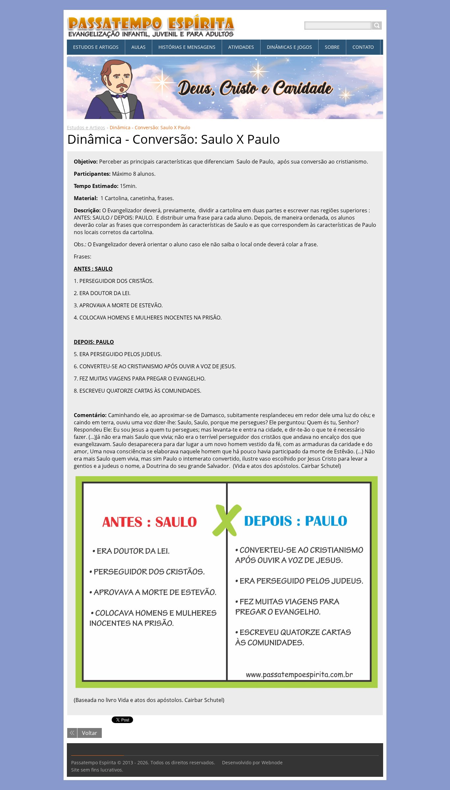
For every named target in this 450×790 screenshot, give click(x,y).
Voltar (89, 733)
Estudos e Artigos (86, 127)
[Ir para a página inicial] (151, 33)
